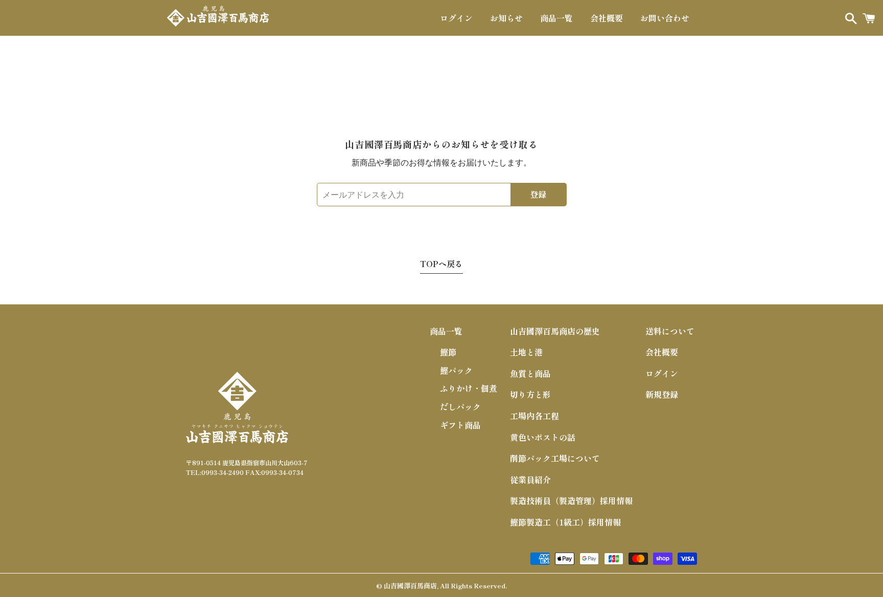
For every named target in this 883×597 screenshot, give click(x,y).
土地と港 (526, 352)
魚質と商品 (530, 373)
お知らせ (506, 18)
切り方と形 (530, 394)
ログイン (456, 18)
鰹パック (456, 370)
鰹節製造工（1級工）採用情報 (565, 522)
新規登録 (661, 394)
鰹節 (448, 352)
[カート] (868, 18)
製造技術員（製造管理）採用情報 (571, 500)
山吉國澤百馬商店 (410, 585)
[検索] (848, 18)
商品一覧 (556, 18)
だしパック (460, 406)
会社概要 (606, 18)
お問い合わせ (664, 18)
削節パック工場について (555, 458)
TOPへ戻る (441, 263)
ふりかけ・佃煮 (468, 388)
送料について (669, 331)
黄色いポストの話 (542, 437)
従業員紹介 (530, 479)
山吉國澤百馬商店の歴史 (555, 331)
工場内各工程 (534, 416)
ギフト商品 (460, 425)
